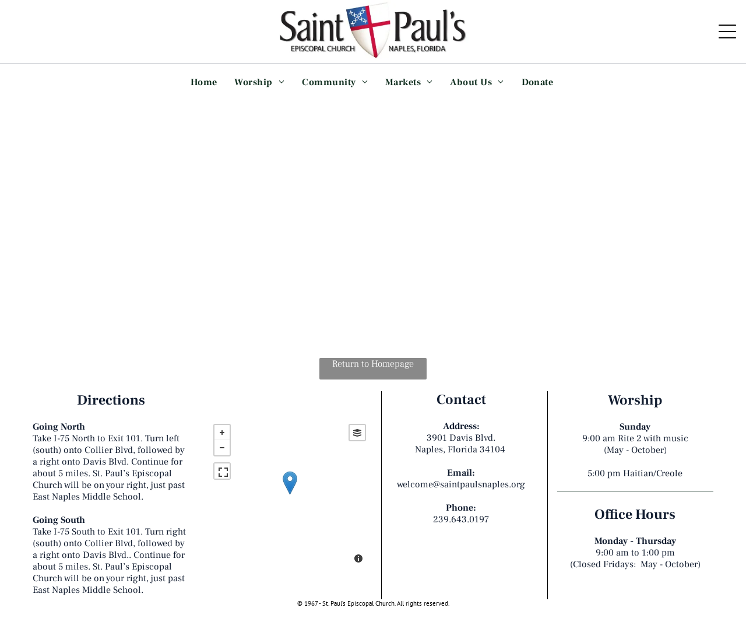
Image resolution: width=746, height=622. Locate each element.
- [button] (222, 447)
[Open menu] (727, 31)
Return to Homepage (373, 364)
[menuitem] (204, 81)
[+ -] (289, 495)
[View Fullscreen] (222, 471)
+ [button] (222, 432)
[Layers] (357, 432)
